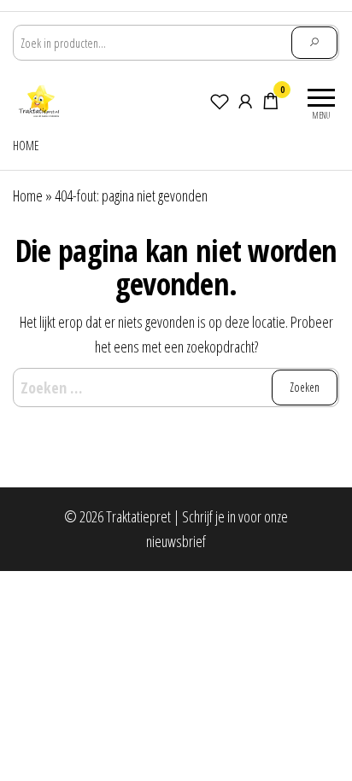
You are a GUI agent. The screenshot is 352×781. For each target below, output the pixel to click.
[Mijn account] (245, 100)
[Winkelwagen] (271, 104)
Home (26, 145)
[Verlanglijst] (219, 100)
